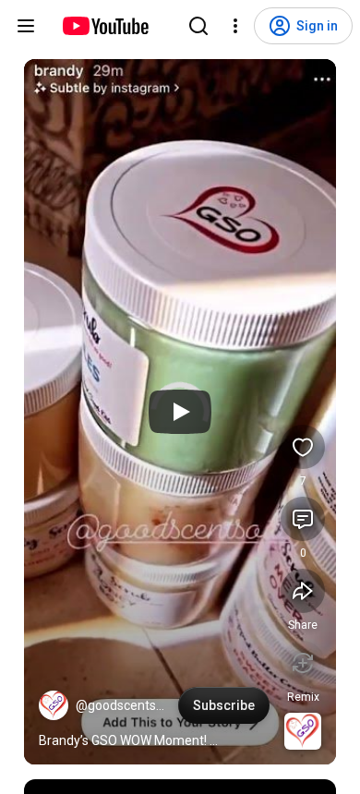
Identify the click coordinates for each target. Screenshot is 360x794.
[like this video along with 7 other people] (303, 447)
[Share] (303, 591)
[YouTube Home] (105, 26)
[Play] (180, 412)
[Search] (198, 26)
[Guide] (26, 26)
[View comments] (303, 519)
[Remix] (303, 663)
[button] (53, 705)
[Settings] (235, 26)
